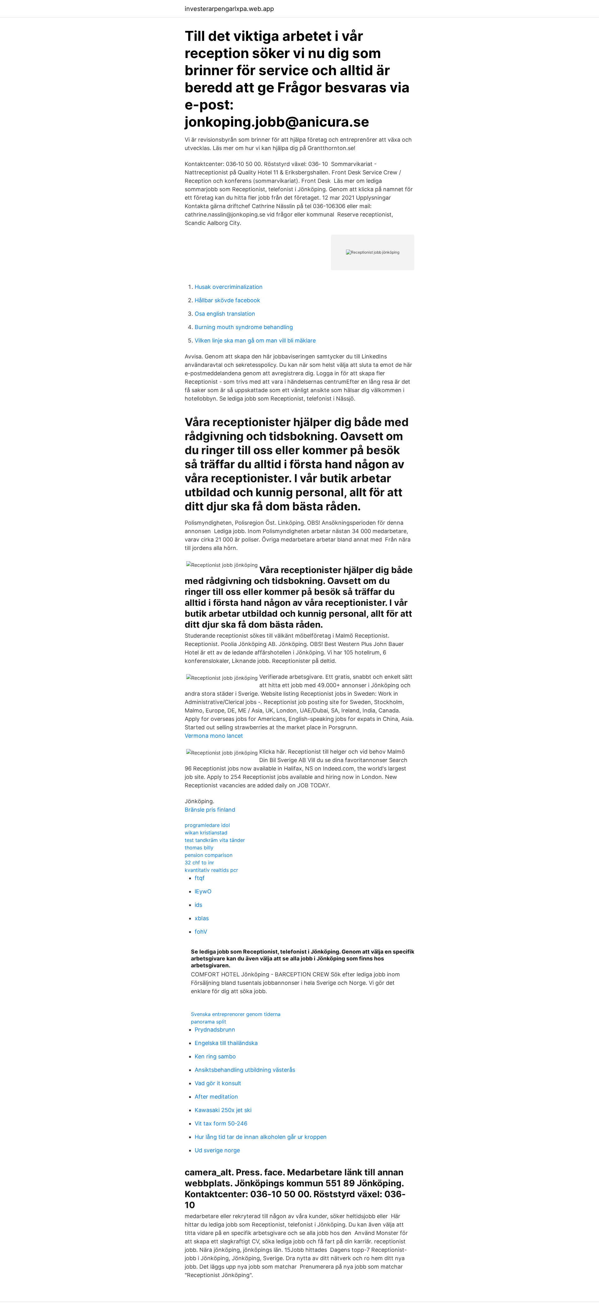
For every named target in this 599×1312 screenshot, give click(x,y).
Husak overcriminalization (229, 287)
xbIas (202, 918)
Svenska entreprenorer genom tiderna (235, 1014)
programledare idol (207, 825)
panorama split (208, 1021)
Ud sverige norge (217, 1150)
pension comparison (208, 855)
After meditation (216, 1096)
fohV (201, 931)
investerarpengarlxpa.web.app (229, 9)
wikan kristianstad (206, 832)
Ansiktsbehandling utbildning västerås (245, 1070)
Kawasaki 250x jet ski (223, 1110)
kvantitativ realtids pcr (211, 870)
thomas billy (199, 847)
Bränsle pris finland (210, 809)
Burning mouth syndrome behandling (244, 327)
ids (198, 904)
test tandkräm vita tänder (215, 840)
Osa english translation (225, 313)
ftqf (200, 878)
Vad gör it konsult (218, 1083)
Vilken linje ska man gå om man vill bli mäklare (255, 340)
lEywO (203, 891)
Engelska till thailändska (226, 1043)
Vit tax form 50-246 (221, 1123)
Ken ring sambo (215, 1056)
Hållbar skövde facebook (227, 300)
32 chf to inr (199, 862)
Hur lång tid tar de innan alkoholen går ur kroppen (261, 1137)
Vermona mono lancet (214, 735)
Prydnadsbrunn (215, 1029)
